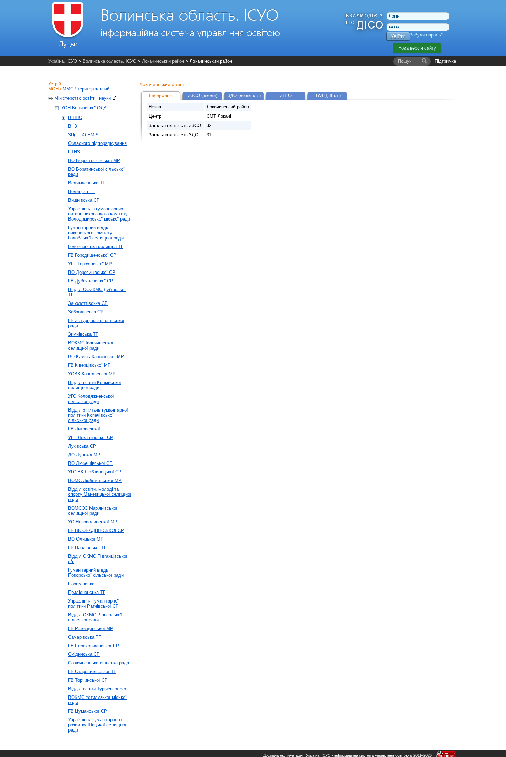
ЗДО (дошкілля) (244, 95)
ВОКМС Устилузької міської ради (97, 700)
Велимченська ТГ (86, 182)
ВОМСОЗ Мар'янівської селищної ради (92, 510)
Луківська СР (82, 446)
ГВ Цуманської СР (87, 711)
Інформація (161, 95)
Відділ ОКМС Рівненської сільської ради (95, 617)
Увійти (398, 36)
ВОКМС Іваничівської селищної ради (90, 345)
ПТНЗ (74, 151)
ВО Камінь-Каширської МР (96, 356)
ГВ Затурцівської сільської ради (96, 323)
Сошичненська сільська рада (98, 662)
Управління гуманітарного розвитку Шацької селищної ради (97, 725)
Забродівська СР (86, 311)
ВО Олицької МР (86, 539)
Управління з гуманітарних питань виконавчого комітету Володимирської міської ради (99, 214)
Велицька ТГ (81, 191)
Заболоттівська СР (88, 303)
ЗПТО (286, 95)
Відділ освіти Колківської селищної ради (94, 385)
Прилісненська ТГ (86, 592)
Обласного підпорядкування (97, 143)
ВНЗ (72, 126)
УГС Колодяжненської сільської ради (91, 399)
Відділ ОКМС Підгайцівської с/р (97, 559)
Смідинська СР (84, 654)
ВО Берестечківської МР (94, 160)
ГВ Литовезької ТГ (87, 428)
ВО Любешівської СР (90, 463)
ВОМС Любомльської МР (95, 480)
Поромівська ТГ (84, 583)
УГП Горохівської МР (90, 263)
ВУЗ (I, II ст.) (327, 95)
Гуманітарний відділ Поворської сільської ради (96, 572)
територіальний (93, 89)
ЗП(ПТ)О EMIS (83, 134)
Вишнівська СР (84, 200)
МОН (53, 89)
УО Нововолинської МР (92, 521)
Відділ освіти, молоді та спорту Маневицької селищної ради (99, 494)
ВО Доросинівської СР (91, 272)
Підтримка (445, 61)
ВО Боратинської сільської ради (96, 172)
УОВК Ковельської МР (92, 373)
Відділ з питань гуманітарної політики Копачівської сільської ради (98, 415)
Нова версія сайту (417, 48)
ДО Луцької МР (84, 454)
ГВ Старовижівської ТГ (92, 671)
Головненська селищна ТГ (95, 246)
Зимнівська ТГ (83, 334)
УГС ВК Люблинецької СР (95, 472)
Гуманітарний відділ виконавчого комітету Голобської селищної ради (96, 233)
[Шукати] (424, 61)
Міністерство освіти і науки (82, 98)
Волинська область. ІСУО (109, 61)
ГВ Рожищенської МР (90, 628)
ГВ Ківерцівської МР (89, 365)
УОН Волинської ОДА (84, 107)
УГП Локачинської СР (90, 437)
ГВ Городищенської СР (92, 255)
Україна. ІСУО (62, 61)
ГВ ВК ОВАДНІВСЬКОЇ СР (96, 530)
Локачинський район (163, 61)
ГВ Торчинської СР (88, 680)
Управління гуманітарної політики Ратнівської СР (93, 603)
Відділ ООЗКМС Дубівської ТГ (97, 292)
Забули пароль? (426, 35)
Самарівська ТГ (84, 637)
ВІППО (75, 117)
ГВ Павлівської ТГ (87, 547)
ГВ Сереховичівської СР (93, 645)
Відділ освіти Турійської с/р (97, 688)
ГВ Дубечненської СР (90, 281)
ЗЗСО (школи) (202, 95)
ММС (68, 89)
